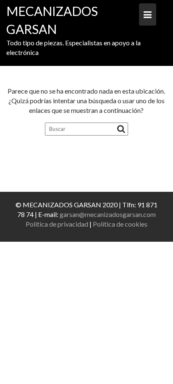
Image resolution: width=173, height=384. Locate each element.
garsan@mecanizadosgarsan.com (108, 214)
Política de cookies (120, 224)
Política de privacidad (57, 224)
